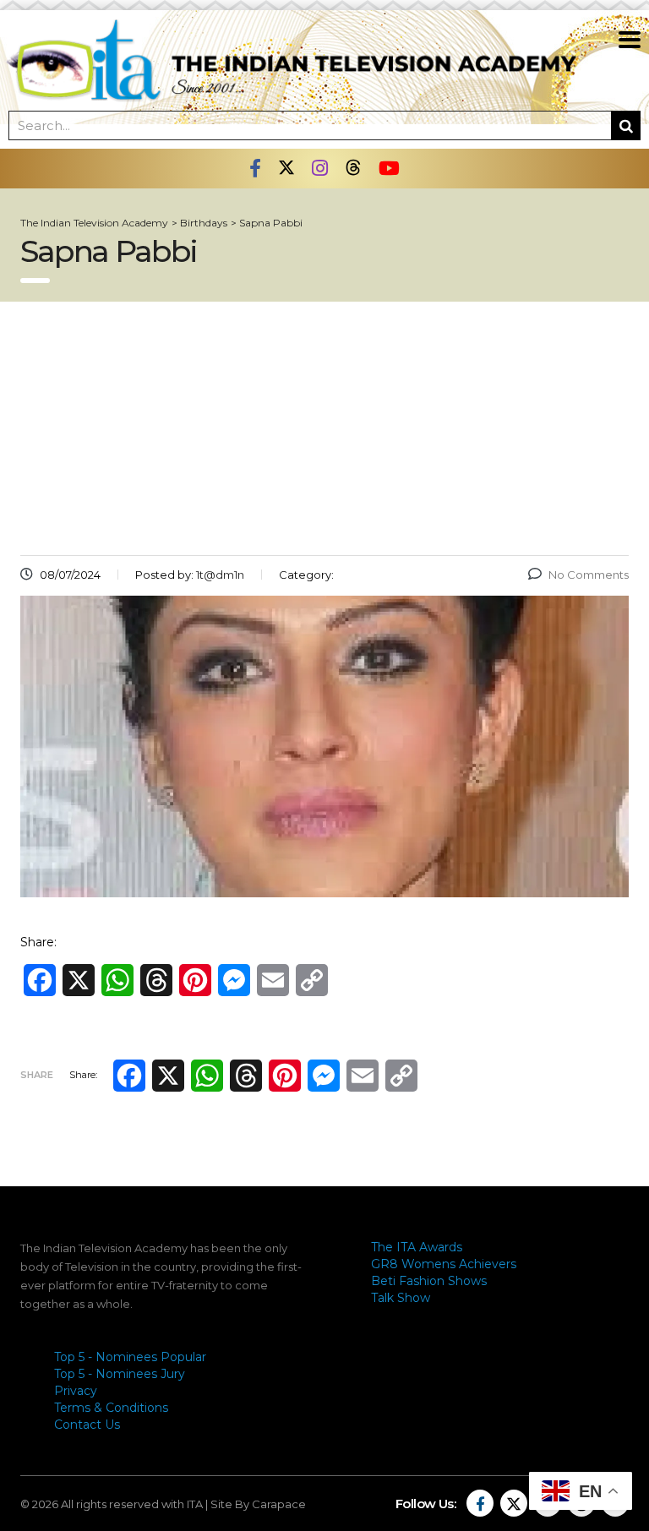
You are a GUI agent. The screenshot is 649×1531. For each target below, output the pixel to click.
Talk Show (400, 1297)
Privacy (75, 1390)
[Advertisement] (324, 428)
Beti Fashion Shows (429, 1281)
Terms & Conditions (111, 1407)
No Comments (588, 574)
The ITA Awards (416, 1247)
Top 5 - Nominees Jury (119, 1373)
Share (36, 1075)
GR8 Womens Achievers (443, 1264)
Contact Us (87, 1424)
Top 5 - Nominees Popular (130, 1357)
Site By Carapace (258, 1504)
